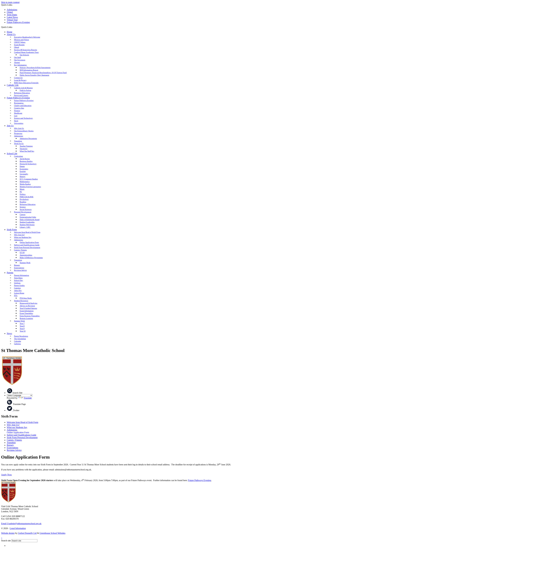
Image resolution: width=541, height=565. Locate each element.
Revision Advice (20, 270)
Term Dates (12, 15)
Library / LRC (25, 227)
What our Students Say (17, 427)
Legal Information (18, 528)
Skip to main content (10, 2)
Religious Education (28, 204)
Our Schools (24, 55)
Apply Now (6, 474)
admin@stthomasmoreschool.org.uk (21, 523)
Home (9, 32)
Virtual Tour (12, 20)
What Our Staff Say (27, 151)
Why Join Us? (13, 425)
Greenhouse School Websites (52, 533)
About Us (11, 34)
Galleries (17, 344)
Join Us (10, 125)
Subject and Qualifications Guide (21, 435)
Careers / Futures (14, 440)
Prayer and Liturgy (21, 95)
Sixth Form (12, 229)
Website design (8, 533)
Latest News (12, 17)
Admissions (12, 9)
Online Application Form (18, 432)
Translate (28, 398)
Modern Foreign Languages (30, 187)
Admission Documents (28, 138)
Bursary (10, 445)
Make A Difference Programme (31, 258)
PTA (15, 296)
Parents (10, 272)
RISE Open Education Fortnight (26, 83)
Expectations (12, 447)
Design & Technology (28, 164)
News (9, 333)
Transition (11, 442)
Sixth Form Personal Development (22, 437)
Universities (18, 123)
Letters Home (19, 293)
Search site (6, 540)
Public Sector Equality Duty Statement (34, 75)
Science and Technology (23, 118)
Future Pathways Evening (18, 22)
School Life (12, 153)
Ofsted (10, 12)
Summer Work (25, 263)
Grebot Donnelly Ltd (27, 533)
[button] (13, 27)
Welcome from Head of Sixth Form (27, 232)
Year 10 (23, 331)
